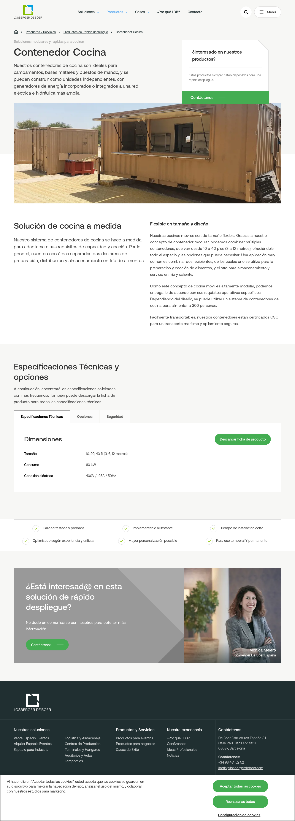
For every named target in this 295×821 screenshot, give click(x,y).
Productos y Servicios (135, 730)
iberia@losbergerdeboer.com (240, 768)
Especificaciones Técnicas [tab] (42, 416)
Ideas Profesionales (182, 749)
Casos (140, 12)
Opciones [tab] (84, 416)
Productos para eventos (134, 738)
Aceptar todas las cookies (240, 786)
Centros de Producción (82, 744)
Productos (115, 12)
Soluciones (86, 12)
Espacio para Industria (31, 749)
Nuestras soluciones (31, 730)
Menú (271, 12)
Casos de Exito (127, 749)
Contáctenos (201, 97)
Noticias (173, 755)
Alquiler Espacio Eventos (33, 744)
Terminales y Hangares (82, 749)
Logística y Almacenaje (82, 738)
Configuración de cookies (239, 815)
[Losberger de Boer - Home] (32, 702)
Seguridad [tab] (115, 416)
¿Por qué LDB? (168, 12)
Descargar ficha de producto (243, 439)
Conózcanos (176, 744)
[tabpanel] (147, 457)
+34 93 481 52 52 (231, 762)
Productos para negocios (135, 744)
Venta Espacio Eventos (31, 738)
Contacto (195, 12)
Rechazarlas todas (240, 802)
